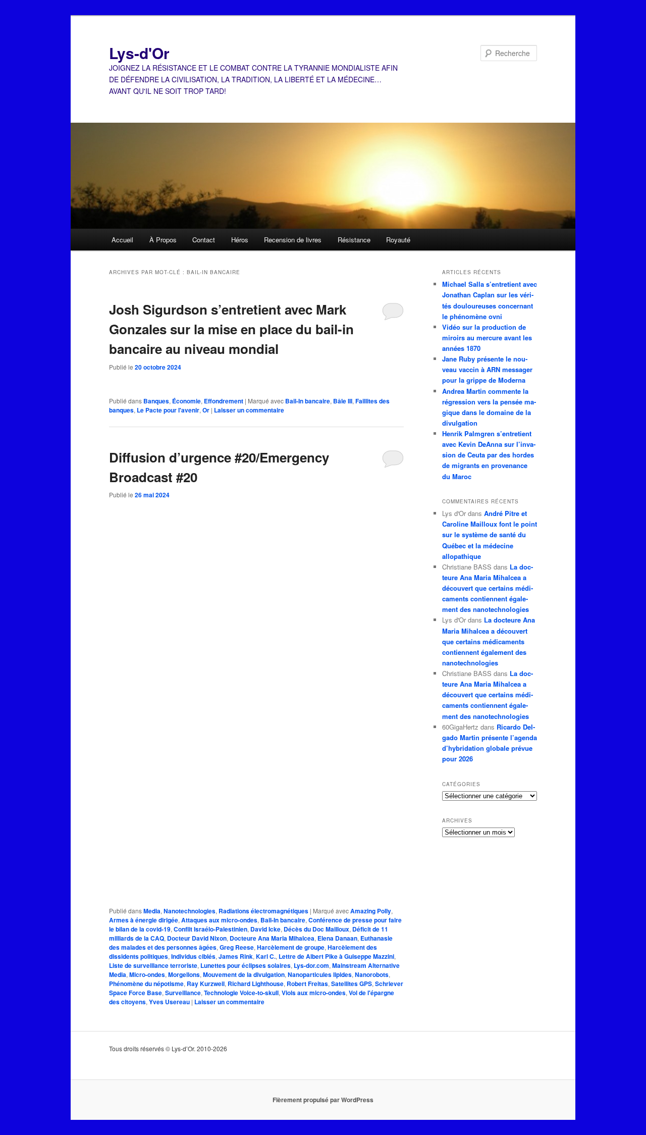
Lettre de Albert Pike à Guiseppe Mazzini (336, 956)
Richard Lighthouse (256, 983)
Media (151, 910)
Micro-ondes (147, 974)
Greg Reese (237, 947)
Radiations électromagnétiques (263, 910)
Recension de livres (292, 239)
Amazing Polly (370, 910)
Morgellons (184, 974)
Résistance (354, 239)
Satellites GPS (351, 983)
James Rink (236, 956)
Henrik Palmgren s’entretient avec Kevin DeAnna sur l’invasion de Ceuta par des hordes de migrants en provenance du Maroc (488, 455)
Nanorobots (372, 974)
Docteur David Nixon (197, 938)
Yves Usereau (169, 1001)
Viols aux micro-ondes (314, 992)
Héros (239, 239)
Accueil (122, 239)
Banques (156, 400)
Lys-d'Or (139, 53)
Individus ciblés (193, 956)
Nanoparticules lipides (320, 974)
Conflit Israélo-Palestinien (210, 929)
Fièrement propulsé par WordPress (323, 1099)
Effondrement (223, 400)
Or (205, 410)
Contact (203, 239)
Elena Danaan (337, 938)
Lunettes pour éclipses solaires (245, 965)
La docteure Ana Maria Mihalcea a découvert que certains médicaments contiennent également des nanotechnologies (487, 588)
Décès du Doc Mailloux (316, 929)
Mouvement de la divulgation (244, 974)
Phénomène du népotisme (146, 983)
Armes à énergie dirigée (143, 919)
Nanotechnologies (190, 910)
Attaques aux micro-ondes (219, 919)
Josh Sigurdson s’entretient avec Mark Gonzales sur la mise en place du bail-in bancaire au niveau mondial (231, 329)
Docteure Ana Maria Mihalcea (272, 938)
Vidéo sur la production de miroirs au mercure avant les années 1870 (487, 337)
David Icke (265, 929)
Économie (186, 400)
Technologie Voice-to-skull (241, 992)
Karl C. (266, 956)
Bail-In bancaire (307, 400)
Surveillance (183, 992)
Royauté (398, 239)
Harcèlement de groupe (291, 947)
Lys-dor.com (311, 965)
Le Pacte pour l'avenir (168, 410)
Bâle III (342, 400)
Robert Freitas (307, 983)
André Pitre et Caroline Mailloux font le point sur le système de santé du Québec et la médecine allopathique (489, 534)
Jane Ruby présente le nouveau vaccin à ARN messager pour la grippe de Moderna (487, 369)
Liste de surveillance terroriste (153, 965)
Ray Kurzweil (206, 983)
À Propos (163, 239)
